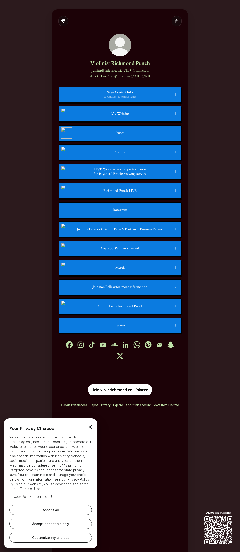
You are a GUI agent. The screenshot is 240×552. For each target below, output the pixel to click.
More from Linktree (166, 405)
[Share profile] (176, 21)
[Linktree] (63, 21)
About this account (138, 405)
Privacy (105, 405)
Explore (118, 405)
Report (94, 405)
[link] (69, 344)
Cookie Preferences (74, 405)
